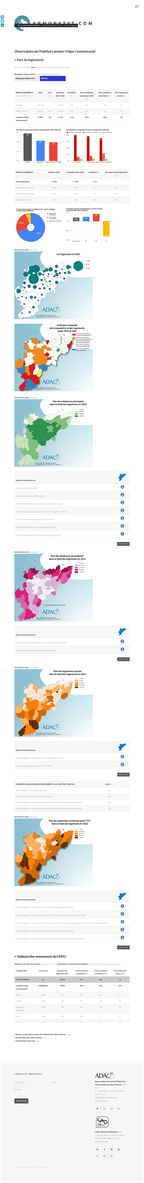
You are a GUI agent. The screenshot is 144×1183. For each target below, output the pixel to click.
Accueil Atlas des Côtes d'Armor (51, 25)
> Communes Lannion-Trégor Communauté (53, 67)
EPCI (25, 78)
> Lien (68, 1034)
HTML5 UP (44, 1167)
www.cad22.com (101, 1141)
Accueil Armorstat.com (70, 25)
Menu (136, 6)
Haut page (123, 544)
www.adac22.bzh (101, 1101)
